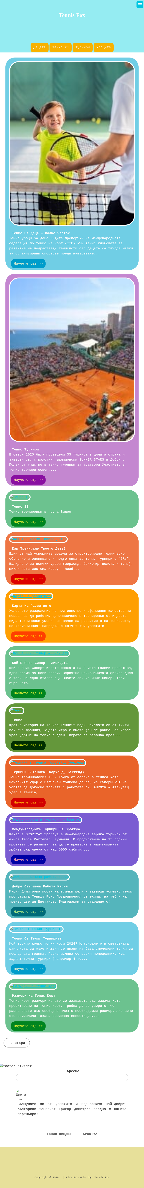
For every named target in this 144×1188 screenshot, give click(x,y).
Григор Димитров (75, 1109)
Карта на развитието (31, 606)
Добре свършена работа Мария (40, 886)
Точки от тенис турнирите (37, 938)
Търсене (72, 1071)
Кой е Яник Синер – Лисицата (40, 663)
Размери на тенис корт (33, 996)
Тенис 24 (60, 47)
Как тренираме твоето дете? (39, 549)
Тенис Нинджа (59, 1134)
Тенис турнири (25, 449)
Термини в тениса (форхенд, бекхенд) (48, 772)
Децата (39, 47)
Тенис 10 (20, 507)
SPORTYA (90, 1134)
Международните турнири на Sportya (46, 829)
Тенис (17, 720)
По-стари (16, 1043)
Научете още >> (28, 264)
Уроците (103, 47)
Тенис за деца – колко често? (41, 233)
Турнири (82, 47)
